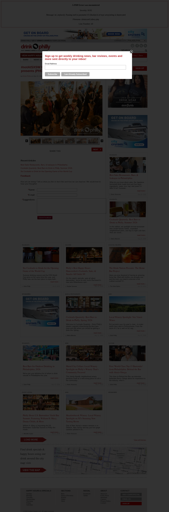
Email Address (51, 64)
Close (131, 52)
